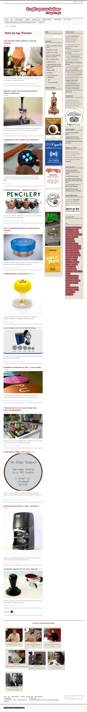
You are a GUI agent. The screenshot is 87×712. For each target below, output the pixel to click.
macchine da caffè (52, 82)
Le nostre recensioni (51, 75)
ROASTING (77, 280)
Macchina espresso (70, 267)
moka (75, 269)
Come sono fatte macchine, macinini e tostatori (53, 55)
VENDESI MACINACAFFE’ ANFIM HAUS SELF (74, 142)
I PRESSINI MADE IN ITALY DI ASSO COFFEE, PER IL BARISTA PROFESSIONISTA (20, 409)
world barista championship (26, 400)
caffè (49, 80)
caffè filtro (68, 237)
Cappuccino (69, 257)
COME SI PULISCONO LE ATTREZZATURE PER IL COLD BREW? (73, 172)
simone (6, 45)
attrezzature (51, 77)
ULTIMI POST (70, 217)
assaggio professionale (72, 80)
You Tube (81, 2)
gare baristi (76, 262)
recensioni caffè (70, 280)
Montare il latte (69, 271)
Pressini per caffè (12, 361)
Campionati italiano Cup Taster (73, 246)
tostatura (76, 290)
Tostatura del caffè (70, 292)
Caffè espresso (78, 234)
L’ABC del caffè (36, 19)
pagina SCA (69, 92)
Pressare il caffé (13, 83)
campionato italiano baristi (72, 250)
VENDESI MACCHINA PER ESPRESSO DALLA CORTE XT (73, 137)
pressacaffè (7, 83)
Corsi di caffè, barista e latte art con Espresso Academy (20, 22)
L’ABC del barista (46, 19)
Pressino (19, 83)
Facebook (75, 2)
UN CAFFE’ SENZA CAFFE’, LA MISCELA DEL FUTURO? (73, 185)
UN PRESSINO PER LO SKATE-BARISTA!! (17, 274)
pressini (13, 220)
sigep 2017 (75, 283)
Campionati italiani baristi (72, 244)
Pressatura (14, 133)
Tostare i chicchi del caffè (72, 287)
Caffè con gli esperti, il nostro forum (54, 46)
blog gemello (76, 200)
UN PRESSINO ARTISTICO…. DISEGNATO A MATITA (20, 190)
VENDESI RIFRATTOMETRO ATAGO (72, 133)
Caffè (72, 234)
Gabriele (33, 451)
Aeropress (68, 227)
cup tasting (68, 260)
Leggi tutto (68, 161)
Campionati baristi (70, 241)
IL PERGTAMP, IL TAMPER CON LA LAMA (17, 452)
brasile (77, 232)
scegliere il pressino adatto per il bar (29, 83)
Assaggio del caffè (76, 227)
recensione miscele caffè (72, 278)
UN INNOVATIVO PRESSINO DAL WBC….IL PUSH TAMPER (22, 367)
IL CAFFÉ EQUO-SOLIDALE (72, 176)
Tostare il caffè (69, 290)
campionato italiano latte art (72, 253)
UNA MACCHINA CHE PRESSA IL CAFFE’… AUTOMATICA (21, 506)
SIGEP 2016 (69, 283)
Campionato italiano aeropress (73, 248)
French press (69, 262)
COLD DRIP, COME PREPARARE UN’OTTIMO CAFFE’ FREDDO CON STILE (74, 180)
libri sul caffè (74, 264)
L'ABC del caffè (50, 70)
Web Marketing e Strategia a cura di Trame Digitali (14, 708)
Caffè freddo (75, 237)
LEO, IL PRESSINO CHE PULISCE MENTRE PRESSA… (20, 328)
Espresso (74, 260)
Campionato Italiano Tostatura (73, 255)
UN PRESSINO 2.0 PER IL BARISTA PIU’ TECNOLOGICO (21, 140)
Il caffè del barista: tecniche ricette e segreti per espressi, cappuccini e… (54, 66)
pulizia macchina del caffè (72, 276)
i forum (27, 19)
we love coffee (69, 294)
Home (6, 19)
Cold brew (75, 257)
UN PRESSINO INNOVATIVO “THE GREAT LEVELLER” (21, 569)
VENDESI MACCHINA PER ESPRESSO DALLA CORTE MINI (73, 190)
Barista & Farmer (70, 232)
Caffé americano (70, 239)
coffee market (19, 19)
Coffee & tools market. (52, 52)
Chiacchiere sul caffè (51, 50)
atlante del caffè (70, 230)
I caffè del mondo (51, 62)
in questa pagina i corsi (72, 37)
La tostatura (67, 19)
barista (76, 230)
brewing (68, 234)
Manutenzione (69, 269)
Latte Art (68, 264)
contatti (41, 22)
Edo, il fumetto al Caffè (52, 59)
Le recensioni (57, 19)
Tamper (23, 133)
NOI (11, 19)
